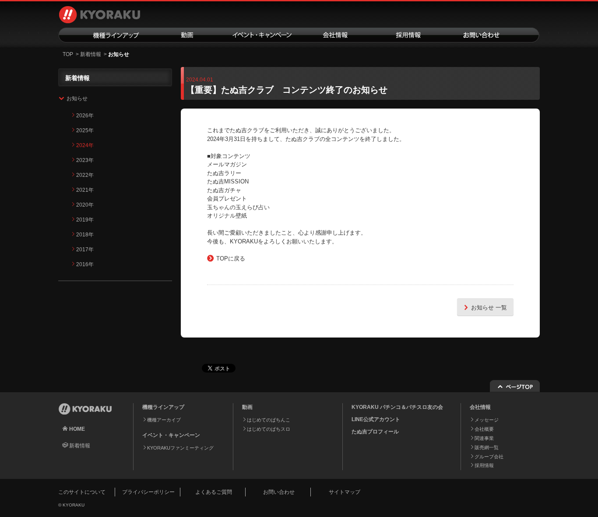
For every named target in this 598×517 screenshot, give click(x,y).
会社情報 (335, 35)
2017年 (85, 249)
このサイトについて (82, 492)
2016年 (85, 264)
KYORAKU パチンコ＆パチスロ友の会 (397, 407)
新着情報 (90, 54)
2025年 (85, 130)
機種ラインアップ (104, 35)
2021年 (85, 190)
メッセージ (487, 419)
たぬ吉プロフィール (375, 432)
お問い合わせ (492, 35)
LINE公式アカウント (376, 419)
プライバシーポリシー (148, 492)
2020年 (85, 205)
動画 (187, 35)
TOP (68, 54)
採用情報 (408, 35)
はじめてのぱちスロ (268, 429)
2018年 (85, 235)
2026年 (85, 116)
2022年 (85, 175)
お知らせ (77, 98)
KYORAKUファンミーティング (180, 447)
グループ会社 (489, 456)
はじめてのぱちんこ (268, 419)
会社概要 (484, 429)
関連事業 (484, 438)
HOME (77, 429)
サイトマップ (344, 492)
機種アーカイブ (164, 419)
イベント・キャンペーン (261, 35)
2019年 (85, 220)
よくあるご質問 (213, 492)
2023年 (85, 160)
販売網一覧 (487, 447)
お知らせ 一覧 (489, 307)
